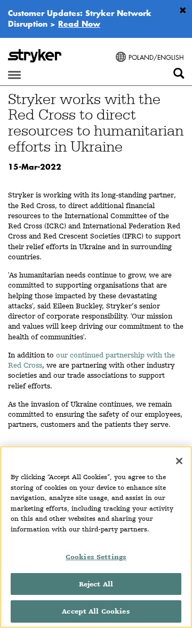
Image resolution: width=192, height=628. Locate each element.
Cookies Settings (96, 557)
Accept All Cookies (96, 611)
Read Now (79, 23)
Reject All (96, 584)
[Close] (179, 461)
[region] (96, 537)
